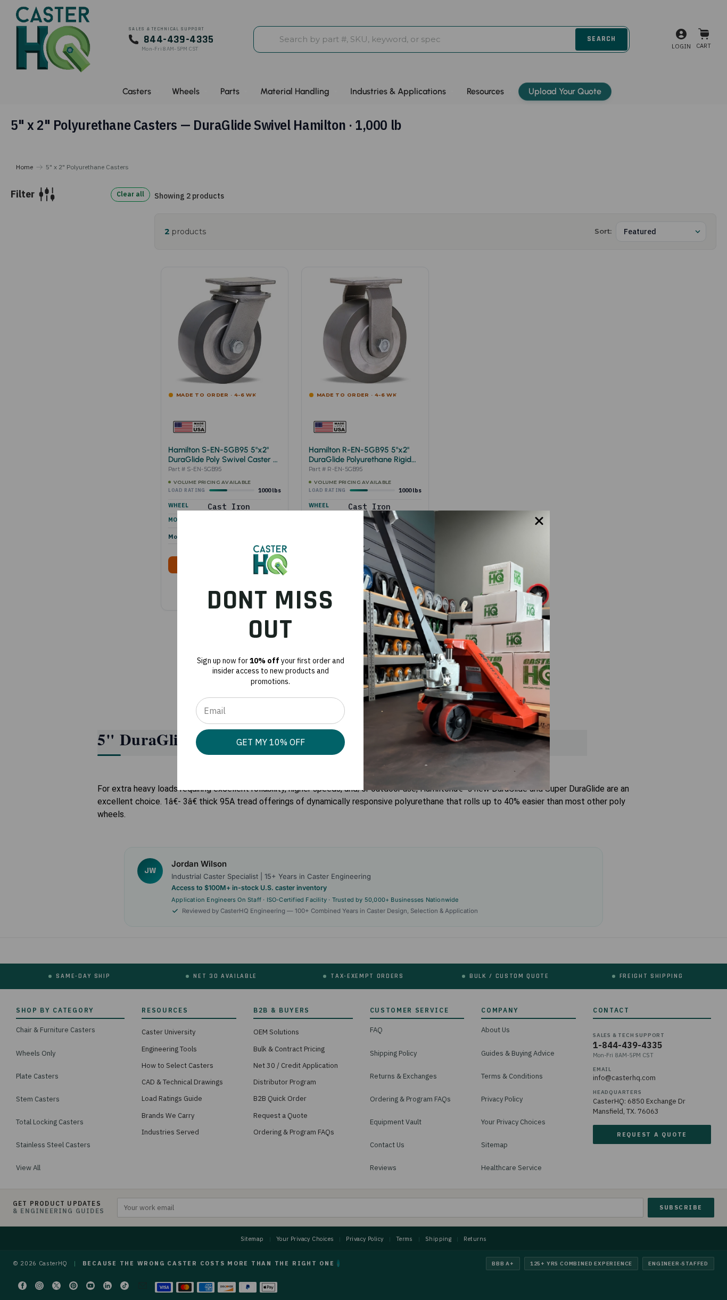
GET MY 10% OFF (270, 742)
